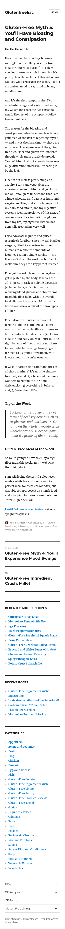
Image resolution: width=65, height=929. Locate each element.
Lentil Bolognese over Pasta (23, 509)
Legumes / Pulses (19, 812)
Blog (11, 756)
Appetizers (15, 742)
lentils (28, 529)
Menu (54, 12)
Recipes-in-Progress (22, 835)
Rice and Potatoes (20, 840)
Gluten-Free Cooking (22, 779)
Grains (12, 807)
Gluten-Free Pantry (21, 793)
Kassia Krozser (17, 522)
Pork (11, 826)
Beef (11, 751)
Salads (12, 844)
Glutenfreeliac (19, 12)
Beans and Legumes (21, 746)
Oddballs (14, 816)
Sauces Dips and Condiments (27, 849)
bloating (25, 526)
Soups (12, 854)
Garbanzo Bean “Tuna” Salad (27, 705)
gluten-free (18, 529)
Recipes (13, 830)
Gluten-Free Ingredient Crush (28, 784)
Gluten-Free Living (21, 788)
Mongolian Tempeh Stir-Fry (27, 714)
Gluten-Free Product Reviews (27, 798)
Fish (11, 774)
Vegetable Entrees (20, 863)
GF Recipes (12, 892)
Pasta (12, 821)
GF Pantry (11, 900)
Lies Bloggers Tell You (22, 709)
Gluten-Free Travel (21, 802)
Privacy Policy (30, 919)
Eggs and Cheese (19, 770)
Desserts (14, 765)
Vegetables (15, 868)
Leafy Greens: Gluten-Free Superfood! (33, 700)
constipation (37, 526)
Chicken (13, 760)
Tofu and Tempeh (20, 858)
